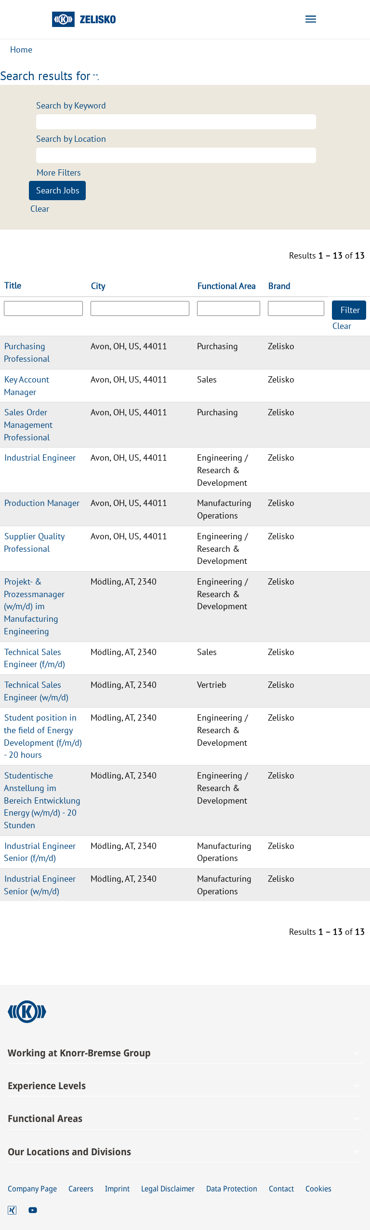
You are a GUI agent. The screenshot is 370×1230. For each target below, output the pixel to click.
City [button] (98, 285)
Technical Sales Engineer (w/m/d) (36, 691)
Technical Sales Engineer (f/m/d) (34, 658)
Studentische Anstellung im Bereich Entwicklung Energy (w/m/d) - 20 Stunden (42, 800)
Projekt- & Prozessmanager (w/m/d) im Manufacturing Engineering (34, 606)
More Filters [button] (59, 172)
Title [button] (12, 285)
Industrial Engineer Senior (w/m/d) (40, 885)
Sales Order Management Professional (28, 424)
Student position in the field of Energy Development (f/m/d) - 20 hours (43, 736)
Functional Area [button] (227, 285)
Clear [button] (39, 208)
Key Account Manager (26, 385)
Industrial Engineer (40, 457)
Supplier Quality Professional (34, 542)
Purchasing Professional (27, 352)
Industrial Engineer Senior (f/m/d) (40, 852)
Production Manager (41, 502)
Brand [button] (279, 285)
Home (21, 49)
